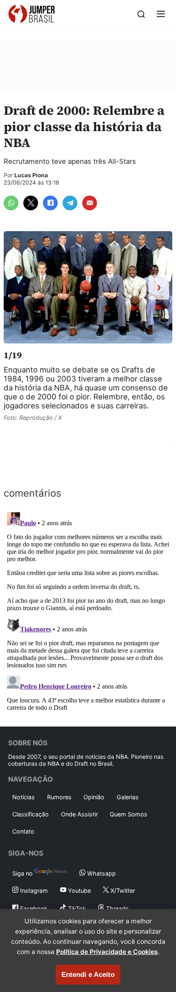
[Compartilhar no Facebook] (50, 203)
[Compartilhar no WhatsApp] (11, 203)
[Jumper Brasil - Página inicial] (31, 14)
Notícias (23, 797)
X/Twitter (122, 890)
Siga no (23, 873)
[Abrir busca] (141, 14)
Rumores (59, 797)
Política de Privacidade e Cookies (107, 952)
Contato (23, 831)
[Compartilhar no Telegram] (70, 203)
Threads (116, 908)
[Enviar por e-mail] (89, 203)
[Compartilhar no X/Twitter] (30, 203)
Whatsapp (101, 873)
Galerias (128, 797)
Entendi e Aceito (88, 975)
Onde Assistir (79, 814)
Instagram (33, 890)
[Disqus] (88, 611)
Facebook (32, 908)
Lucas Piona (31, 175)
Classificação (30, 814)
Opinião (93, 797)
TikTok (76, 908)
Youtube (78, 890)
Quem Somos (128, 814)
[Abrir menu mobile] (161, 14)
